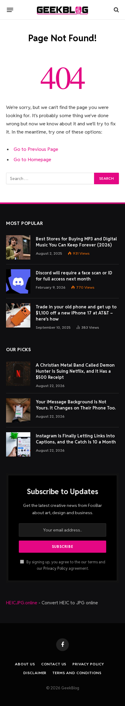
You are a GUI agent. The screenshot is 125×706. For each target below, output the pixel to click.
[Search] (116, 10)
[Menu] (10, 9)
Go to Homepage (32, 159)
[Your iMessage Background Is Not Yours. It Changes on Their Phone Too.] (18, 410)
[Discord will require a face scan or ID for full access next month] (18, 281)
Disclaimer (34, 672)
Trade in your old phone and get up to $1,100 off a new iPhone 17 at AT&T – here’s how (76, 313)
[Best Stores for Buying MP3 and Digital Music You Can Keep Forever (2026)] (18, 247)
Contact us (53, 664)
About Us (25, 664)
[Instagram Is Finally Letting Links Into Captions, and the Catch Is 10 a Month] (18, 444)
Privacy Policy (55, 568)
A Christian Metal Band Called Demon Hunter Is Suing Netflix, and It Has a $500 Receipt (75, 371)
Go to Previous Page (36, 149)
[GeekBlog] (62, 10)
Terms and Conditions (77, 672)
